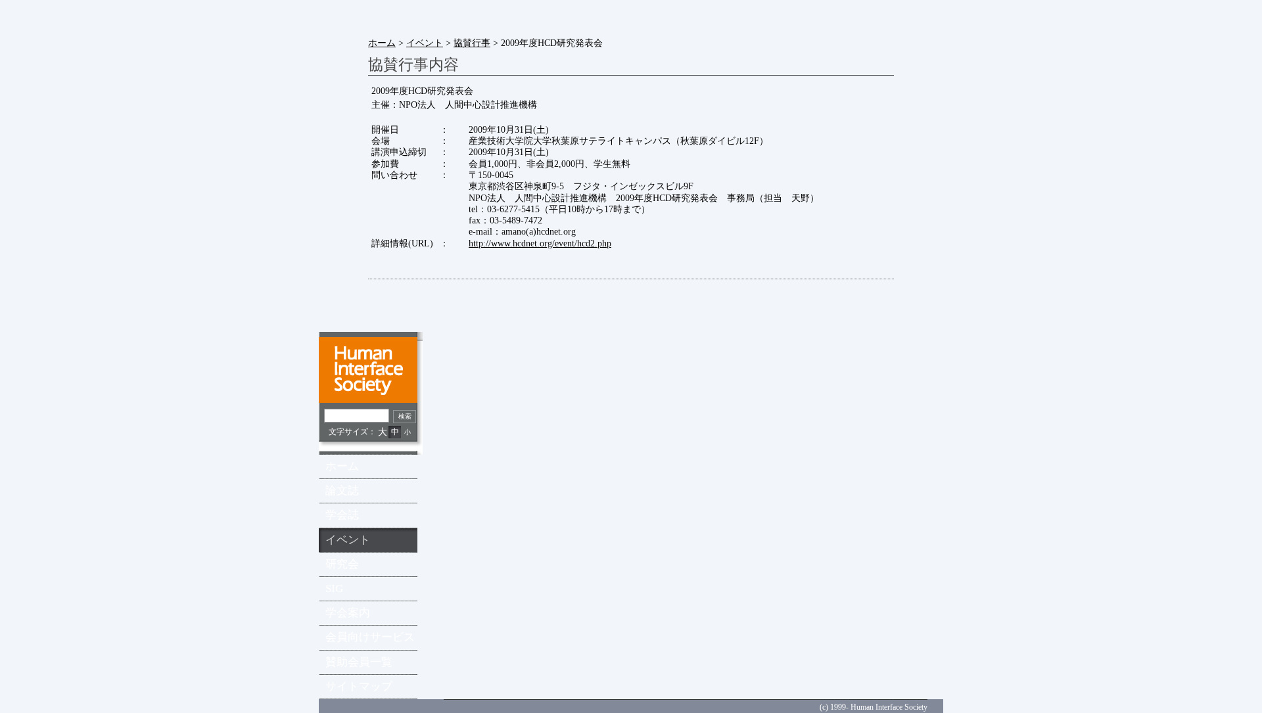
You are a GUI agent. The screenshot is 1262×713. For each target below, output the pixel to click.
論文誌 (342, 490)
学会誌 (342, 515)
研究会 (342, 564)
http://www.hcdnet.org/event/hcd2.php (540, 243)
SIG (334, 588)
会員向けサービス (370, 637)
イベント (424, 42)
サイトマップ (358, 686)
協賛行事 (472, 42)
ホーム (382, 42)
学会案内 (347, 613)
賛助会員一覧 (358, 662)
